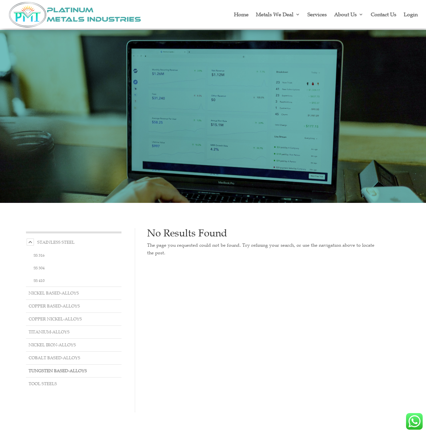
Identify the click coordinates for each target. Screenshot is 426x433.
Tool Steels (43, 384)
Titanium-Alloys (49, 332)
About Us (345, 14)
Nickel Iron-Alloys (52, 345)
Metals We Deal (275, 14)
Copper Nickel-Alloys (55, 319)
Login (411, 14)
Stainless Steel (56, 242)
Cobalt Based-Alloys (54, 358)
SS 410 (39, 280)
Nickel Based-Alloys (54, 293)
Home (241, 14)
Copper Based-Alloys (54, 306)
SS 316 (39, 255)
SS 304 (39, 267)
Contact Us (383, 14)
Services (317, 14)
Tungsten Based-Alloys (58, 371)
